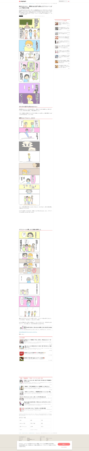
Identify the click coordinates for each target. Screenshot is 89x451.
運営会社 (28, 438)
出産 (40, 440)
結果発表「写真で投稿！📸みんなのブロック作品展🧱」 (34, 357)
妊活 (40, 438)
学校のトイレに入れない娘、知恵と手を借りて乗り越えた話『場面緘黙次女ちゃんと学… (37, 381)
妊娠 (40, 439)
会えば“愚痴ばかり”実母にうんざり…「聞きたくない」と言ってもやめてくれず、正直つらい (64, 66)
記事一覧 (20, 440)
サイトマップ (21, 439)
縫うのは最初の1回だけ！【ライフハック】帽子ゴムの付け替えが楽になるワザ (64, 28)
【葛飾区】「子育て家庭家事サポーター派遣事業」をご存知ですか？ (37, 386)
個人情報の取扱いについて (31, 439)
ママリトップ (21, 438)
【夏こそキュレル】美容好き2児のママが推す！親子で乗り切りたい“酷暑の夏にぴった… (37, 347)
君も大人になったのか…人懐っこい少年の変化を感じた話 (35, 396)
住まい (47, 440)
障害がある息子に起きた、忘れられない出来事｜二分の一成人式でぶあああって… (38, 328)
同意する (63, 444)
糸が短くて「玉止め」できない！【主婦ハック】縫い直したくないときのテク (64, 23)
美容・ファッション (49, 438)
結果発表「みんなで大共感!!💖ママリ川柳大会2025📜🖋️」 (35, 352)
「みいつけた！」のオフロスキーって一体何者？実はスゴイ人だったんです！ (64, 41)
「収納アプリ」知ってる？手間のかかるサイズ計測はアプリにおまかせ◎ (64, 51)
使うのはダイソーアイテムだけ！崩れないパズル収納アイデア (64, 33)
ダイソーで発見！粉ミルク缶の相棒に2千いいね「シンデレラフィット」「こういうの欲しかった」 (64, 46)
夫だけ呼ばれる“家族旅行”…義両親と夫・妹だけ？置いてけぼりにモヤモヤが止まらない (64, 61)
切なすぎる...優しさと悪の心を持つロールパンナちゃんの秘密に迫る (64, 37)
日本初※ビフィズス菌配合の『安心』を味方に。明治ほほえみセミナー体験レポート (37, 340)
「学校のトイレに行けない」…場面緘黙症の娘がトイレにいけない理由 (37, 391)
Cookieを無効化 (64, 447)
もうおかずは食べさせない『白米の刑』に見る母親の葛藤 (35, 408)
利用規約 (28, 440)
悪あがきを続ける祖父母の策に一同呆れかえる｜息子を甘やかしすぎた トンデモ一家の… (38, 402)
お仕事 (47, 439)
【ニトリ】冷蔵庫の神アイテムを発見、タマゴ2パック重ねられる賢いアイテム (64, 56)
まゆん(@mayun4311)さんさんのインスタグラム (28, 332)
